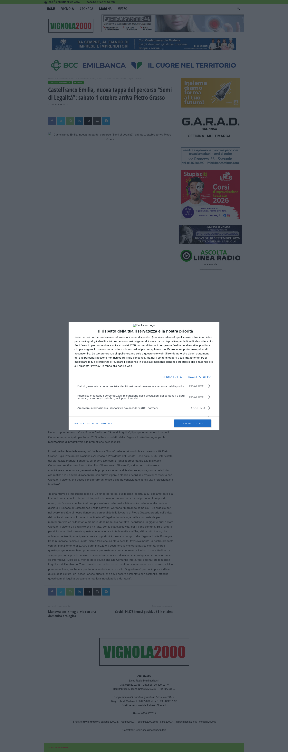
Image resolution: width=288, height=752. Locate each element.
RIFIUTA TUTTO (172, 376)
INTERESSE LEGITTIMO (99, 423)
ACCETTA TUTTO (199, 376)
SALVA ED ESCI (193, 423)
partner (79, 423)
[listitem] (144, 408)
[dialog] (144, 376)
